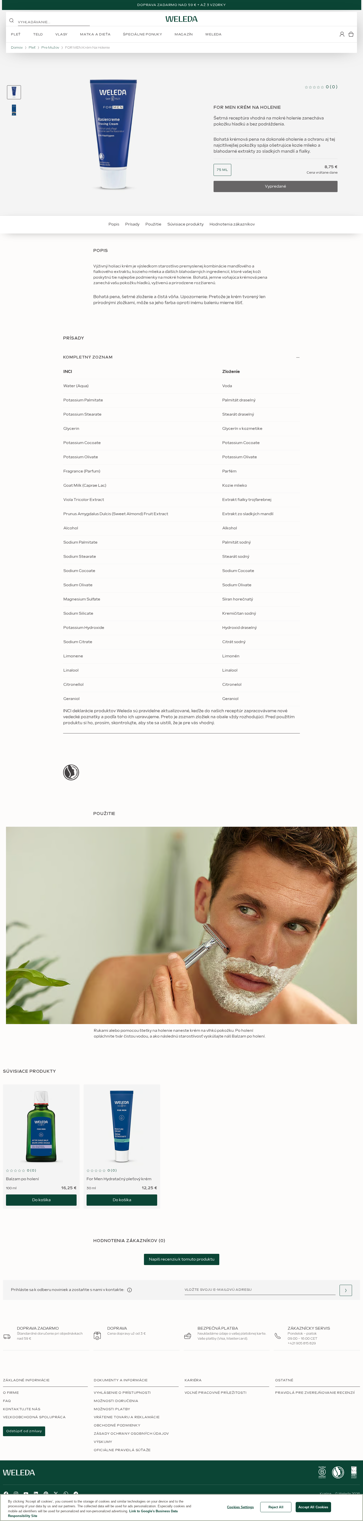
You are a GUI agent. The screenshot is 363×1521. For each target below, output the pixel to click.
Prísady (132, 224)
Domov (17, 48)
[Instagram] (16, 1494)
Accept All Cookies (313, 1507)
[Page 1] (14, 92)
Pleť (32, 48)
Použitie (153, 224)
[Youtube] (26, 1494)
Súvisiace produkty (185, 224)
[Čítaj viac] (71, 772)
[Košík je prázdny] (351, 34)
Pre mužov (50, 48)
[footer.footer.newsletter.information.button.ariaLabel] (129, 1290)
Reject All (275, 1507)
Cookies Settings (240, 1507)
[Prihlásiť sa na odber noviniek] (346, 1290)
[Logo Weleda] (182, 19)
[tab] (14, 92)
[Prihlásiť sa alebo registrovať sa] (342, 34)
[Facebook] (6, 1494)
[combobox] (222, 170)
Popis (114, 224)
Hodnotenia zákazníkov (232, 224)
